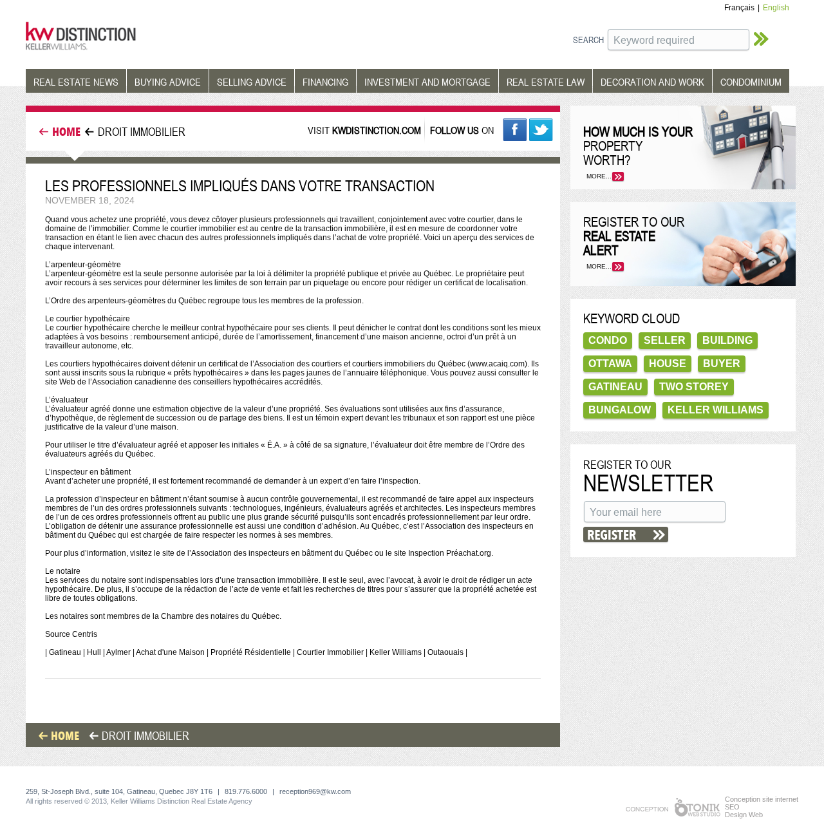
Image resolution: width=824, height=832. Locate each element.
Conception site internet (761, 799)
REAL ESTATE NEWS (75, 81)
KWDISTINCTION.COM (376, 130)
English (776, 7)
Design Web (744, 814)
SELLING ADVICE (251, 81)
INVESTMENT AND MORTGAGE (427, 81)
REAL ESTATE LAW (546, 81)
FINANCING (325, 81)
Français (739, 7)
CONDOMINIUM (751, 81)
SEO (732, 807)
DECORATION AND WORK (652, 81)
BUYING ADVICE (168, 81)
